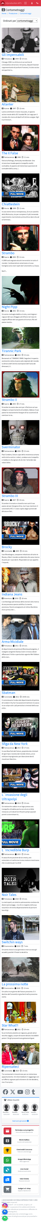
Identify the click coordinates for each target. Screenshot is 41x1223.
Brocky (7, 547)
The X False (10, 153)
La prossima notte (15, 984)
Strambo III (10, 496)
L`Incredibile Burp (15, 850)
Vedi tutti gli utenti (19, 1121)
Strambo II (9, 399)
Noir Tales (9, 894)
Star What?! (10, 1025)
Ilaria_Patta (25, 1112)
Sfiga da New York (15, 743)
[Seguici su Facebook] (5, 1212)
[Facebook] (5, 1092)
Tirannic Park (11, 351)
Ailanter (7, 104)
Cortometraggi (25, 13)
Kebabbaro (15, 1112)
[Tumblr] (33, 1092)
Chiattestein (11, 204)
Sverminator (11, 447)
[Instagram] (27, 1092)
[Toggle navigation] (25, 3)
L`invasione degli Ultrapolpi (14, 796)
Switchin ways (12, 942)
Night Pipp (9, 307)
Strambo (8, 253)
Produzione (13, 13)
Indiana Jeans (12, 594)
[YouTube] (20, 1092)
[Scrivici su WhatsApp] (5, 1218)
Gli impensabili (13, 54)
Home (4, 13)
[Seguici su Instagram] (5, 1205)
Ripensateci (10, 1066)
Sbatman (8, 692)
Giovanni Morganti (6, 1112)
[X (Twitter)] (12, 1092)
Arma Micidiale (12, 641)
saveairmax (34, 1112)
